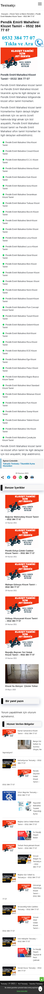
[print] (32, 477)
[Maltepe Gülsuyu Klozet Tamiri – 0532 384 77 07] (22, 581)
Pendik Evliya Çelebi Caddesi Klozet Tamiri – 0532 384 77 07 (19, 552)
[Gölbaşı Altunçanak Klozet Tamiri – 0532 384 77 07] (22, 615)
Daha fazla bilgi (22, 991)
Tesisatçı (8, 5)
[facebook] (8, 477)
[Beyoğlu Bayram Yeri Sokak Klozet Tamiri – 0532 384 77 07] (22, 649)
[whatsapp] (20, 477)
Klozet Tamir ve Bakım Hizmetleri (22, 14)
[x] (26, 477)
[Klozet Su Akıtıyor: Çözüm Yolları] (22, 683)
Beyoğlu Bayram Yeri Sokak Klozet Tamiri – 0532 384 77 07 (19, 653)
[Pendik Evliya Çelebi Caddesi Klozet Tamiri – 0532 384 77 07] (22, 547)
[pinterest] (14, 477)
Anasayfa (4, 14)
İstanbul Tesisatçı (36, 984)
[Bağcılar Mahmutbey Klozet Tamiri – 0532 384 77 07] (22, 514)
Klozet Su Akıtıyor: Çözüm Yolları (21, 686)
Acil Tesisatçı (23, 984)
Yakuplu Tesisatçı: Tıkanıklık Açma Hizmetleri (19, 465)
